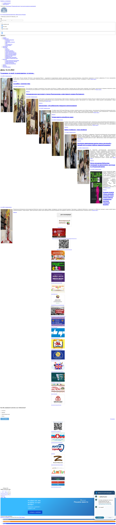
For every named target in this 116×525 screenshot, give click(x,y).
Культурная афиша (7, 66)
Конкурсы (7, 49)
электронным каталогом (105, 504)
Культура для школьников (54, 327)
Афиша (4, 64)
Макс (5, 523)
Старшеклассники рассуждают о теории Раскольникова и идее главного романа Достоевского (55, 94)
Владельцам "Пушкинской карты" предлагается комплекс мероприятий (21, 6)
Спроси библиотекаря (9, 51)
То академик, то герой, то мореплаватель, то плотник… (17, 73)
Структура (7, 40)
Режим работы (8, 45)
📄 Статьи (109, 517)
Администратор (8, 75)
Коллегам (5, 59)
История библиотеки (9, 39)
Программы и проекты (10, 42)
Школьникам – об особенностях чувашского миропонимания (58, 105)
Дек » (5, 497)
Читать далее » (93, 79)
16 (4, 493)
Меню (3, 35)
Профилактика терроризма (10, 57)
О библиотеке (6, 38)
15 (2, 493)
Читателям (5, 47)
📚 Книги (99, 517)
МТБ (6, 43)
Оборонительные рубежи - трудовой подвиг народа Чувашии (58, 316)
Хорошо (3, 412)
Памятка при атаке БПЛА (10, 55)
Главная (4, 37)
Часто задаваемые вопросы (10, 53)
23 (4, 494)
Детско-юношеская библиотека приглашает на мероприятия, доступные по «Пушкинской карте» (102, 165)
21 (1, 494)
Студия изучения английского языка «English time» (57, 371)
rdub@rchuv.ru (6, 4)
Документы (5, 46)
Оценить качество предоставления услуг (56, 431)
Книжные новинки (9, 50)
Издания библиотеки (9, 62)
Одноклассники (7, 521)
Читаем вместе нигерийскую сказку (62, 117)
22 (2, 494)
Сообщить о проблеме (35, 512)
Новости (15, 81)
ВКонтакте (6, 519)
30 (4, 496)
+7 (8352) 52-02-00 (6, 3)
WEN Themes (22, 517)
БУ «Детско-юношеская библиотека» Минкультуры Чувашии (13, 14)
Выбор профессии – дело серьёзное (76, 129)
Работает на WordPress (5, 517)
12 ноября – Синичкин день (21, 83)
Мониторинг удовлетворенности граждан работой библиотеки (64, 249)
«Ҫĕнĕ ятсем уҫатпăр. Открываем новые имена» (56, 349)
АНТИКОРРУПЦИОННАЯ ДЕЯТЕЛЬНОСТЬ (56, 442)
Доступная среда (8, 44)
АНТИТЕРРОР (53, 453)
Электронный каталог (60, 227)
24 (5, 494)
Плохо (2, 416)
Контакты (5, 65)
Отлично (3, 410)
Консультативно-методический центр (55, 360)
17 (5, 493)
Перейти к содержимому (5, 1)
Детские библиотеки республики (12, 60)
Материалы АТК (8, 56)
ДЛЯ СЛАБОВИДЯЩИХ (65, 214)
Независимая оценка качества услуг (55, 338)
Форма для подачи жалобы (10, 52)
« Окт (1, 497)
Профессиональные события (11, 61)
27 (9, 494)
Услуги (6, 48)
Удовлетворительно (5, 414)
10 (5, 492)
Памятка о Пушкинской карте (11, 58)
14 (1, 493)
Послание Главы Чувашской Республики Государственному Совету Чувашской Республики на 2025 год (64, 238)
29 (2, 496)
